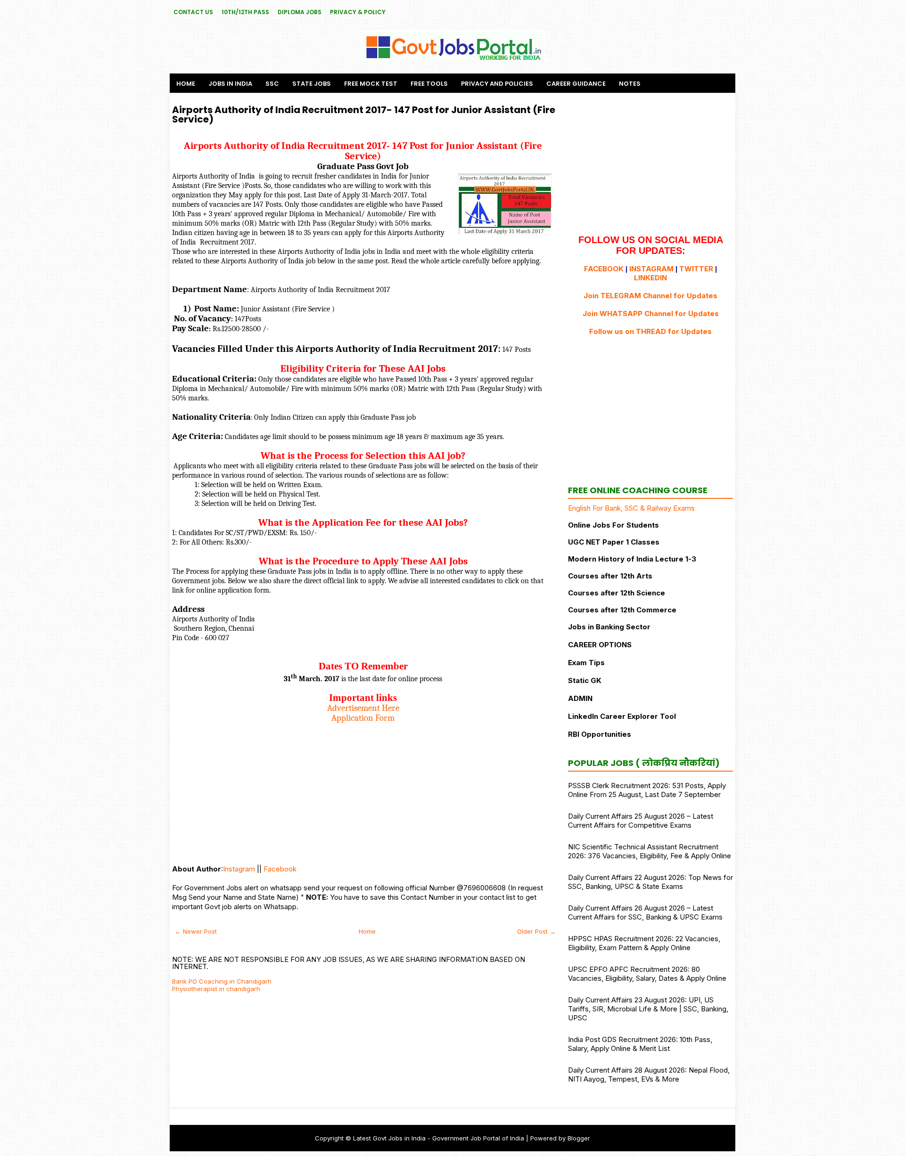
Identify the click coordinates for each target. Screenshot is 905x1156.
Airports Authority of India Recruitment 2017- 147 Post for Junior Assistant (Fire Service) (363, 114)
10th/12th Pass (245, 12)
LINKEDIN (650, 277)
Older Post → (536, 931)
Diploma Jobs (299, 12)
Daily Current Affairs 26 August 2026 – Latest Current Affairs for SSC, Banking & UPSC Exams (645, 912)
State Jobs (311, 83)
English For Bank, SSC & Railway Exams (631, 508)
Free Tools (429, 83)
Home (185, 83)
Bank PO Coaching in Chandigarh (222, 981)
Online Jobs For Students (613, 525)
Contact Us (193, 12)
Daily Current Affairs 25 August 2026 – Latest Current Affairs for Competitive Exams (640, 821)
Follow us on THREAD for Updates (650, 331)
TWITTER (696, 268)
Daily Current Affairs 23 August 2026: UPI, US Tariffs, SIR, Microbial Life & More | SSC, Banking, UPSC (648, 1008)
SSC (272, 83)
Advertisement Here (363, 708)
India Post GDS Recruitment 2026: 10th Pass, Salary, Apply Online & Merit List (640, 1044)
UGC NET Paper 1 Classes (613, 541)
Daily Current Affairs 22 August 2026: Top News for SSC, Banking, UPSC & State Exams (650, 882)
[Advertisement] (363, 789)
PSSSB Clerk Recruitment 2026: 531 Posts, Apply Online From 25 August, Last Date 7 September (647, 790)
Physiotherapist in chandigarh (216, 989)
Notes (630, 83)
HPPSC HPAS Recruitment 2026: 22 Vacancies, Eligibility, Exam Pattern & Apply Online (644, 943)
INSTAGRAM (651, 268)
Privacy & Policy (358, 12)
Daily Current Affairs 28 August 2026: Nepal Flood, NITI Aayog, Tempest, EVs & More (649, 1074)
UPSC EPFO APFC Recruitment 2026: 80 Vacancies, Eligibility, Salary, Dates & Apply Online (647, 974)
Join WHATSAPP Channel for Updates (651, 313)
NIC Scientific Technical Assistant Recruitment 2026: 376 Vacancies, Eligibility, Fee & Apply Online (649, 851)
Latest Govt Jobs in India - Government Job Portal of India (438, 1138)
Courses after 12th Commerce (622, 609)
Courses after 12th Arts (610, 575)
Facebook (279, 868)
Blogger (579, 1138)
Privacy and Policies (497, 83)
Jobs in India (230, 83)
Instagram (239, 868)
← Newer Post (196, 931)
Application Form (363, 718)
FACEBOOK (604, 268)
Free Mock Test (370, 83)
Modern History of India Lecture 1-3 (632, 558)
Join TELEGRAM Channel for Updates (650, 295)
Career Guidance (576, 83)
